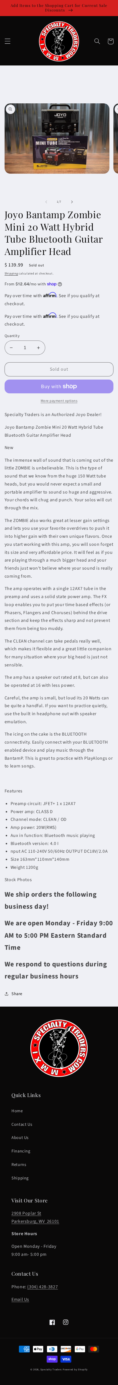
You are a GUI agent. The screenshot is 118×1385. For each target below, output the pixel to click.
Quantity (12, 335)
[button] (7, 41)
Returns (18, 1165)
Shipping (11, 273)
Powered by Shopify (75, 1370)
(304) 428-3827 (42, 1287)
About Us (20, 1138)
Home (17, 1111)
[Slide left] (46, 202)
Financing (20, 1151)
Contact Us (21, 1124)
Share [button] (16, 994)
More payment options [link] (59, 400)
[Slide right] (72, 202)
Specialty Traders (51, 1370)
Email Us (20, 1299)
